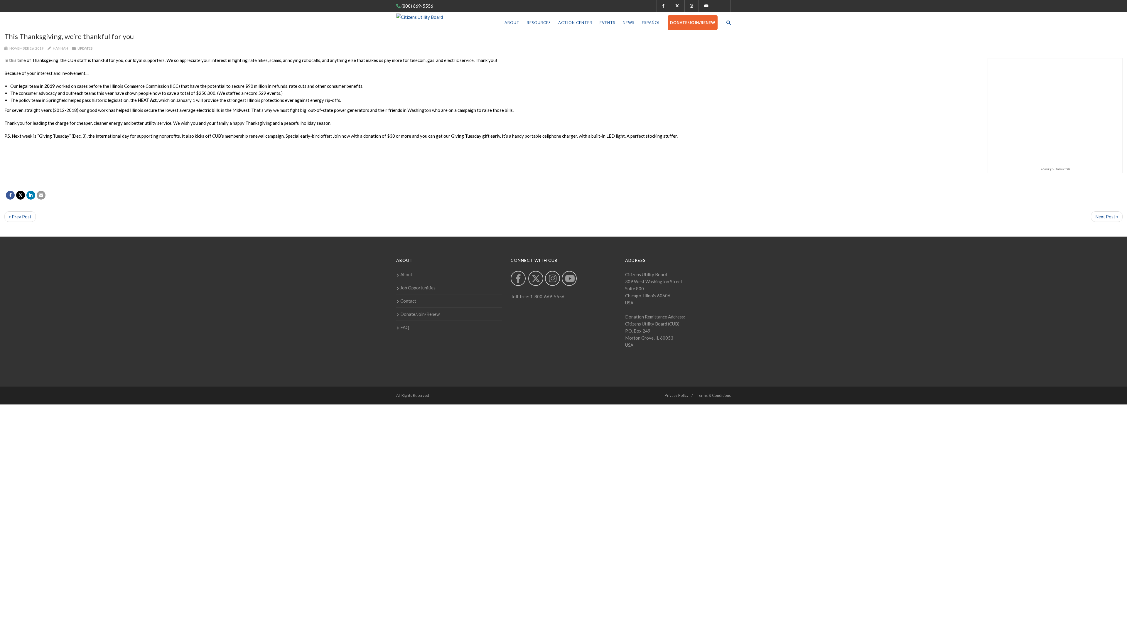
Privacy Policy (677, 395)
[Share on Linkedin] (30, 195)
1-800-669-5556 (546, 296)
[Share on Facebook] (10, 195)
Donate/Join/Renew (692, 22)
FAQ (404, 327)
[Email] (41, 195)
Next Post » (1106, 216)
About (512, 22)
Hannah (60, 48)
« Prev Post (20, 216)
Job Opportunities (418, 287)
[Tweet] (20, 195)
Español (651, 22)
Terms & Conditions (714, 395)
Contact (408, 300)
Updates (84, 48)
